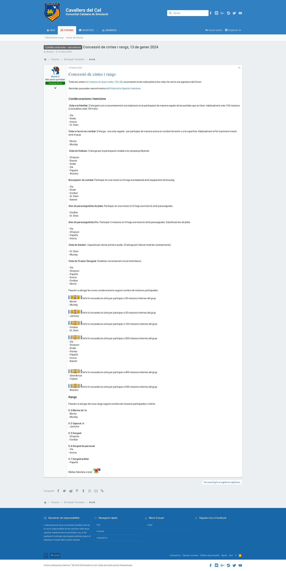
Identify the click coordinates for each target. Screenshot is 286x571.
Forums (100, 531)
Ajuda (224, 555)
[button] (97, 30)
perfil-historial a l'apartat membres (122, 88)
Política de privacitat (209, 555)
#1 (239, 68)
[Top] (236, 555)
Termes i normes (190, 555)
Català (56, 555)
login (149, 525)
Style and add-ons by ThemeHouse (115, 565)
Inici (98, 525)
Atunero (50, 51)
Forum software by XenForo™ (70, 565)
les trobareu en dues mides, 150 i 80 (104, 82)
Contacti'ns (102, 538)
